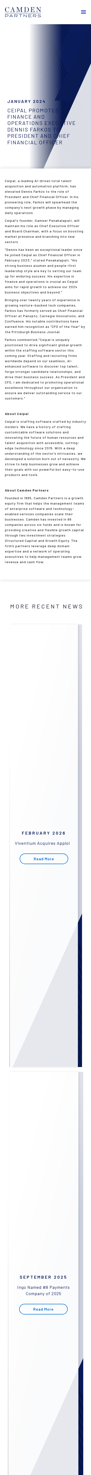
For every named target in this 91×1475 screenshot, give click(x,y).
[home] (27, 12)
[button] (83, 12)
